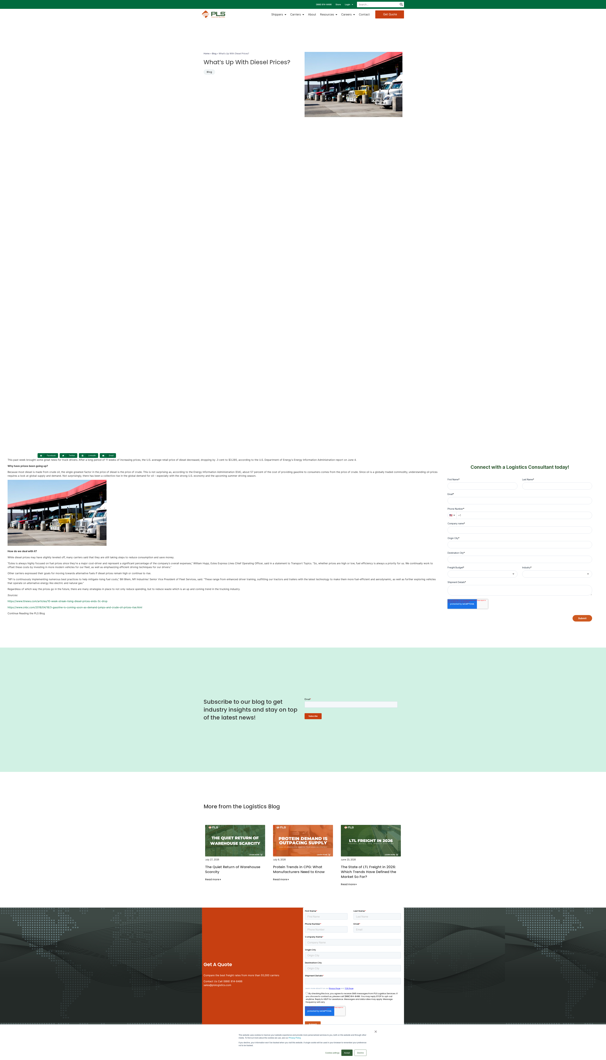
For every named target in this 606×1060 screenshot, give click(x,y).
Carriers (295, 14)
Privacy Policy (295, 1037)
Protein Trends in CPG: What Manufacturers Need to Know (299, 869)
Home (207, 53)
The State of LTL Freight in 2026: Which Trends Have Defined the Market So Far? (368, 872)
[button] (48, 455)
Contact (364, 14)
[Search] (401, 4)
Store (338, 4)
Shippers (277, 14)
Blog (214, 53)
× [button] (375, 1030)
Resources (327, 14)
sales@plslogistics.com (217, 985)
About (312, 14)
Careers (346, 14)
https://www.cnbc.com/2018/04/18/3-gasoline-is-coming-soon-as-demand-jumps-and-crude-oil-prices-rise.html (75, 607)
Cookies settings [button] (332, 1052)
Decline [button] (360, 1052)
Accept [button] (347, 1052)
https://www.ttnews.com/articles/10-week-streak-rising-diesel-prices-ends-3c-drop (57, 601)
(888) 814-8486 (324, 4)
